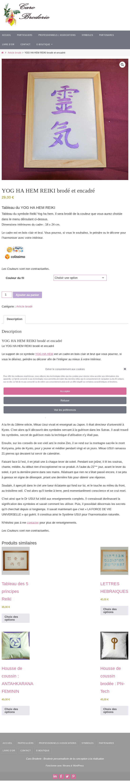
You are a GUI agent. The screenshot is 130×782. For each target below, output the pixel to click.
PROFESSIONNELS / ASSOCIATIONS (57, 743)
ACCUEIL (7, 743)
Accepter (65, 391)
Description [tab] (14, 319)
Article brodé (14, 52)
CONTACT (25, 750)
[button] (125, 369)
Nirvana (66, 765)
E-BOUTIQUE (43, 750)
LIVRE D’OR (9, 750)
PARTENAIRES (106, 743)
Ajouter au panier (27, 295)
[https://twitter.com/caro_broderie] (67, 776)
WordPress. (78, 765)
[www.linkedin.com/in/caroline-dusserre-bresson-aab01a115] (55, 776)
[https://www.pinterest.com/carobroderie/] (73, 776)
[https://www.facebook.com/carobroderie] (61, 776)
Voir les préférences (65, 409)
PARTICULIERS (26, 743)
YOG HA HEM (44, 354)
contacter (33, 522)
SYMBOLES (87, 743)
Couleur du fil (15, 278)
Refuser (65, 400)
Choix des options (11, 618)
